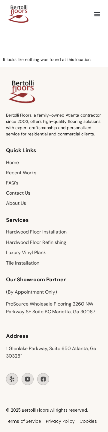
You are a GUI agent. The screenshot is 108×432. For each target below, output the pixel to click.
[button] (97, 14)
